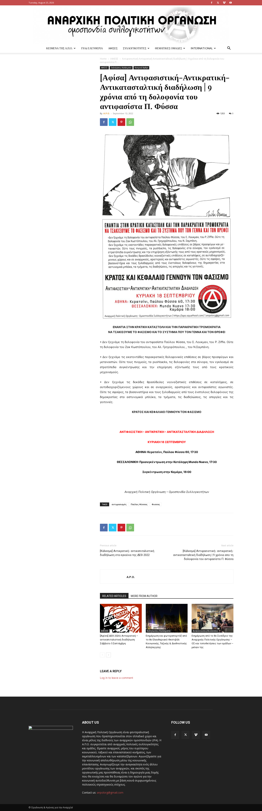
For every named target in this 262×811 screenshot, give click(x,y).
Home (103, 58)
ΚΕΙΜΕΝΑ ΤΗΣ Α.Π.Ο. (59, 48)
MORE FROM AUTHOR (144, 596)
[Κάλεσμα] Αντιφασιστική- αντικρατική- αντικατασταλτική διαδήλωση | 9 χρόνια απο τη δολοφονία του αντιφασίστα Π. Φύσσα (203, 555)
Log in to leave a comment (116, 677)
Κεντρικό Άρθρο (141, 67)
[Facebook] (211, 2)
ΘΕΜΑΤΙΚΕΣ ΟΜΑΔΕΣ (168, 48)
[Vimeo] (224, 2)
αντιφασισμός (119, 504)
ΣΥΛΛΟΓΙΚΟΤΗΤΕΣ (134, 48)
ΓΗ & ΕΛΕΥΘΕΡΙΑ (92, 48)
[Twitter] (218, 2)
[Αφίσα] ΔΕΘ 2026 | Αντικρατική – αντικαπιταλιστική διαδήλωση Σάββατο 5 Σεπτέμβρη (119, 639)
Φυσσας (156, 504)
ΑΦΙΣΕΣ (113, 48)
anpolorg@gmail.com (110, 792)
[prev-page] (102, 655)
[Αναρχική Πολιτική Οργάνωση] (131, 24)
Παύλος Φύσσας (139, 504)
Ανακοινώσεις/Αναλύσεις (205, 631)
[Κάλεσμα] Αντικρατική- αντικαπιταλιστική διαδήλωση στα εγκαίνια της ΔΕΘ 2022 (127, 553)
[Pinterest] (121, 122)
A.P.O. (106, 113)
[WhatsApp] (130, 122)
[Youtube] (230, 2)
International (202, 48)
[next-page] (108, 655)
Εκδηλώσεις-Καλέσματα (121, 67)
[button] (228, 48)
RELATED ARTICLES (114, 596)
